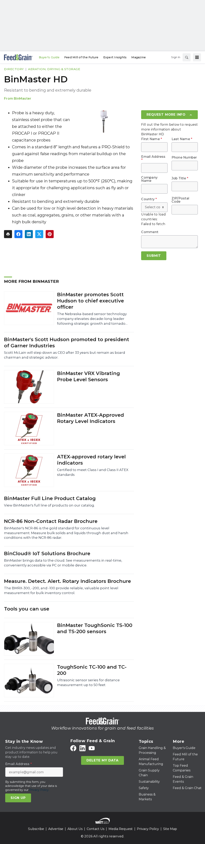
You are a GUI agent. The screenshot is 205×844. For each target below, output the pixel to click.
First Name (151, 139)
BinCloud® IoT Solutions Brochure (47, 553)
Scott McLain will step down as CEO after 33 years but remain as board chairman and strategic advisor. (64, 355)
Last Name (182, 139)
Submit (154, 256)
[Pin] (50, 234)
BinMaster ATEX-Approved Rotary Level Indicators (90, 418)
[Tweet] (39, 234)
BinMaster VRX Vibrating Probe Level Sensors (88, 376)
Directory (14, 69)
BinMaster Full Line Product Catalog (50, 498)
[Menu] (197, 57)
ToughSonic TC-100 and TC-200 (92, 670)
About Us (74, 829)
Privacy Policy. (39, 790)
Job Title (180, 178)
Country (149, 199)
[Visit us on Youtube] (92, 748)
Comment (149, 232)
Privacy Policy (148, 829)
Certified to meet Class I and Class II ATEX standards (92, 472)
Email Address (153, 158)
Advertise (55, 829)
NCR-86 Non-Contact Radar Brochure (50, 521)
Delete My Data (102, 760)
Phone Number (184, 157)
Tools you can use (26, 609)
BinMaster (22, 98)
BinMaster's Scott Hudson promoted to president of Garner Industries (66, 343)
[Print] (8, 234)
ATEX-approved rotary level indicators (91, 460)
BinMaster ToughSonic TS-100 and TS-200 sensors (94, 628)
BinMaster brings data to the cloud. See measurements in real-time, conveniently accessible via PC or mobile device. (63, 562)
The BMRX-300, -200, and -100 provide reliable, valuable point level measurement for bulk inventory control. (61, 590)
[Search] (187, 57)
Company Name (149, 179)
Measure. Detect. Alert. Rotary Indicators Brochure (67, 581)
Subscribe (36, 829)
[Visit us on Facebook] (73, 748)
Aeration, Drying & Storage (54, 69)
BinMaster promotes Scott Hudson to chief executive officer (90, 301)
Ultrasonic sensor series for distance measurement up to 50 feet (88, 682)
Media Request (121, 829)
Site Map (170, 829)
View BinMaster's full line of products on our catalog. (49, 505)
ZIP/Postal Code (180, 200)
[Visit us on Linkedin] (82, 748)
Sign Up (18, 798)
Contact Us (95, 829)
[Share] (18, 234)
